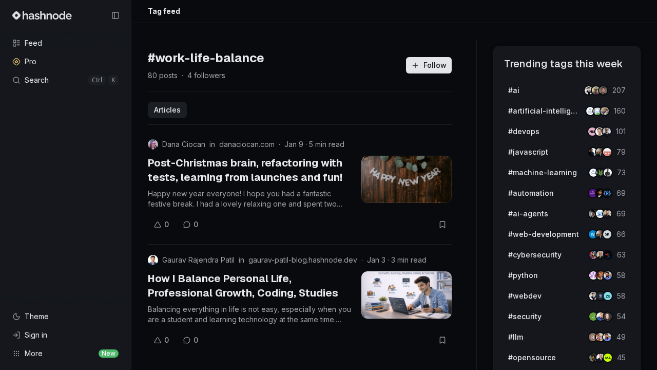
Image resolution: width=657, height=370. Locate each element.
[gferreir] (607, 131)
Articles (167, 109)
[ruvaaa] (605, 111)
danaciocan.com (247, 144)
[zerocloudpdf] (608, 296)
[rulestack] (607, 193)
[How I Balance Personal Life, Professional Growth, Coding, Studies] (406, 295)
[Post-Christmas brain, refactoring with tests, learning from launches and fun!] (406, 179)
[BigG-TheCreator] (608, 316)
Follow (435, 65)
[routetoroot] (608, 255)
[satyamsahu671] (608, 173)
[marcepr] (608, 358)
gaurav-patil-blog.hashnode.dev (302, 259)
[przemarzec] (607, 214)
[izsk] (607, 234)
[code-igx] (608, 275)
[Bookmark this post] (442, 224)
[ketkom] (607, 152)
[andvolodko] (603, 90)
